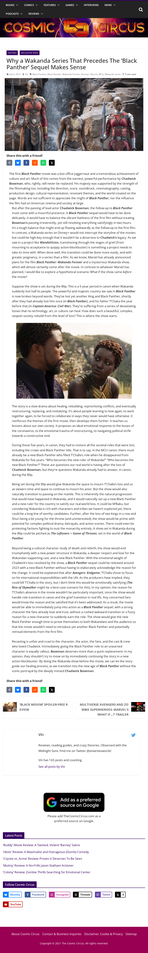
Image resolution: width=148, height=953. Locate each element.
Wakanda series (113, 74)
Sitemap (131, 934)
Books (10, 5)
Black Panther (39, 74)
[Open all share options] (9, 163)
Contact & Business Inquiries (61, 934)
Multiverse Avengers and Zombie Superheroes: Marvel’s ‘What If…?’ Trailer (104, 709)
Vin (26, 74)
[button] (16, 5)
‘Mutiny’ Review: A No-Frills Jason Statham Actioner (38, 865)
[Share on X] (52, 163)
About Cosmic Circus (25, 934)
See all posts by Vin (51, 766)
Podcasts (12, 13)
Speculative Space (29, 53)
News (108, 5)
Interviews (91, 5)
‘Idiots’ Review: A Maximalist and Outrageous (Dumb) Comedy (46, 852)
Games (70, 5)
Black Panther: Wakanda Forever (63, 74)
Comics (29, 5)
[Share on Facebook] (26, 163)
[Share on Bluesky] (18, 163)
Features (50, 5)
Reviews (34, 13)
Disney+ (85, 74)
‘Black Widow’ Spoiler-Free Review (43, 706)
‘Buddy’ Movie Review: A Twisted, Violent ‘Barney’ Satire (41, 845)
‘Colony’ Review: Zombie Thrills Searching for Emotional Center (46, 872)
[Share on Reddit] (35, 163)
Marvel (93, 74)
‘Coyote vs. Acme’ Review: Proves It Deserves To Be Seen (42, 858)
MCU (101, 74)
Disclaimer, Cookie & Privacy (103, 934)
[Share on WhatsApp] (43, 163)
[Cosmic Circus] (74, 20)
